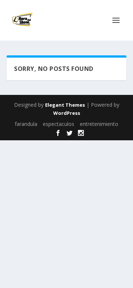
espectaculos (58, 123)
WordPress (66, 113)
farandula (26, 123)
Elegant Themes (65, 105)
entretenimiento (99, 123)
